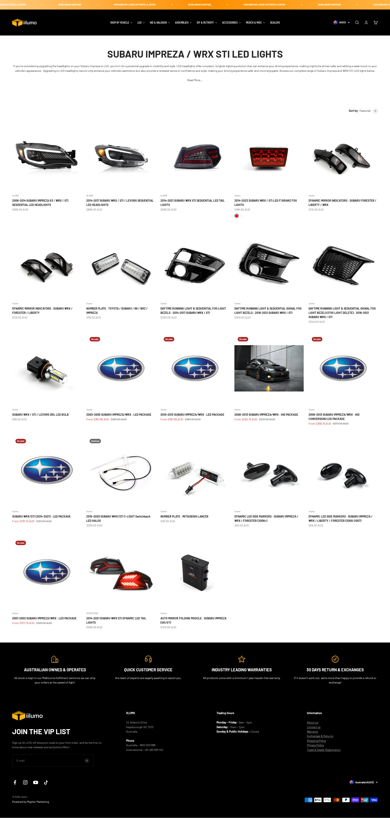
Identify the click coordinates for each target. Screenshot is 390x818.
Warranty (312, 731)
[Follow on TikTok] (46, 782)
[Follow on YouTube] (35, 782)
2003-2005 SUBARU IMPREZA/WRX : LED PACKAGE (118, 414)
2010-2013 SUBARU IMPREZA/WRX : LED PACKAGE (192, 414)
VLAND (15, 195)
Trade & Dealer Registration (324, 749)
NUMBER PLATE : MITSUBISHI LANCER (184, 516)
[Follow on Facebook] (15, 782)
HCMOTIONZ (92, 613)
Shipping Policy (316, 740)
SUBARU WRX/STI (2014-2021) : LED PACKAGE (41, 516)
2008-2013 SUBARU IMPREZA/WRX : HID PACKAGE (266, 414)
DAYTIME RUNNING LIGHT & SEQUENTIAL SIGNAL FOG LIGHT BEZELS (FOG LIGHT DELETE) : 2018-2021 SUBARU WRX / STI (342, 313)
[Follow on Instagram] (25, 782)
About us (312, 722)
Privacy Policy (315, 745)
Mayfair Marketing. (38, 801)
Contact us (314, 727)
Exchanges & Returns (320, 736)
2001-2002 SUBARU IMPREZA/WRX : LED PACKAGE (44, 618)
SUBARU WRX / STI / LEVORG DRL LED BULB (40, 414)
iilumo (237, 195)
